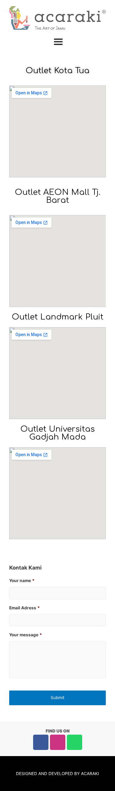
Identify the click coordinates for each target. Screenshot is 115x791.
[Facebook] (40, 742)
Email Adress (24, 607)
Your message (25, 634)
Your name (22, 580)
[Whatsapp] (74, 742)
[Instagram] (57, 742)
